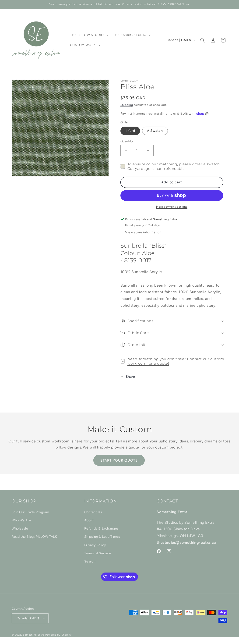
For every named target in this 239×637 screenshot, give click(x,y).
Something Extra (34, 634)
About (89, 520)
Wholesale (20, 528)
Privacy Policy (95, 545)
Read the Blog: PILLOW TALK (34, 537)
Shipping (126, 105)
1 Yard (130, 131)
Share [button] (130, 377)
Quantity (126, 141)
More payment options (171, 206)
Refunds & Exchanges (101, 528)
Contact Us (93, 512)
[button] (88, 35)
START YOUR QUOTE (119, 460)
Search (90, 561)
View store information (143, 232)
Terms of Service (97, 553)
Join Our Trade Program (30, 512)
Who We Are (21, 520)
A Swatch (155, 131)
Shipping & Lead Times (102, 537)
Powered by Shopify (58, 634)
